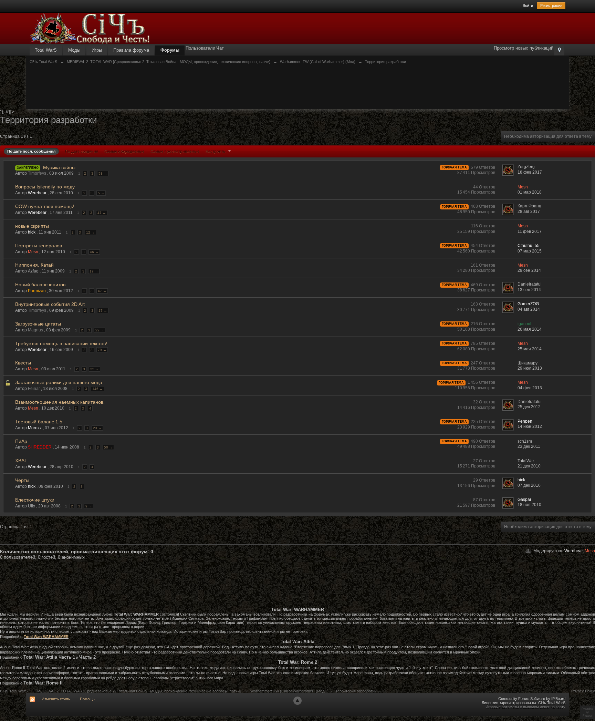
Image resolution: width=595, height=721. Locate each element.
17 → (94, 271)
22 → (99, 330)
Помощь (87, 699)
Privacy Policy (583, 691)
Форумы (169, 50)
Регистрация (551, 5)
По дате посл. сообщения (31, 151)
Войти (528, 5)
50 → (108, 447)
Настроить (216, 151)
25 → (94, 369)
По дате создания (81, 151)
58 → (102, 173)
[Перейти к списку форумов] (90, 28)
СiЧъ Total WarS (14, 691)
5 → (101, 193)
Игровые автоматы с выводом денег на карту (525, 707)
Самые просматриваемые (174, 151)
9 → (88, 506)
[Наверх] (297, 701)
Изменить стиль (56, 699)
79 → (102, 350)
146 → (97, 389)
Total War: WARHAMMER (46, 637)
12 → (90, 232)
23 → (97, 428)
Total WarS (46, 50)
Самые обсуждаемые (124, 151)
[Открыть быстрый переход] (559, 50)
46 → (94, 252)
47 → (101, 213)
